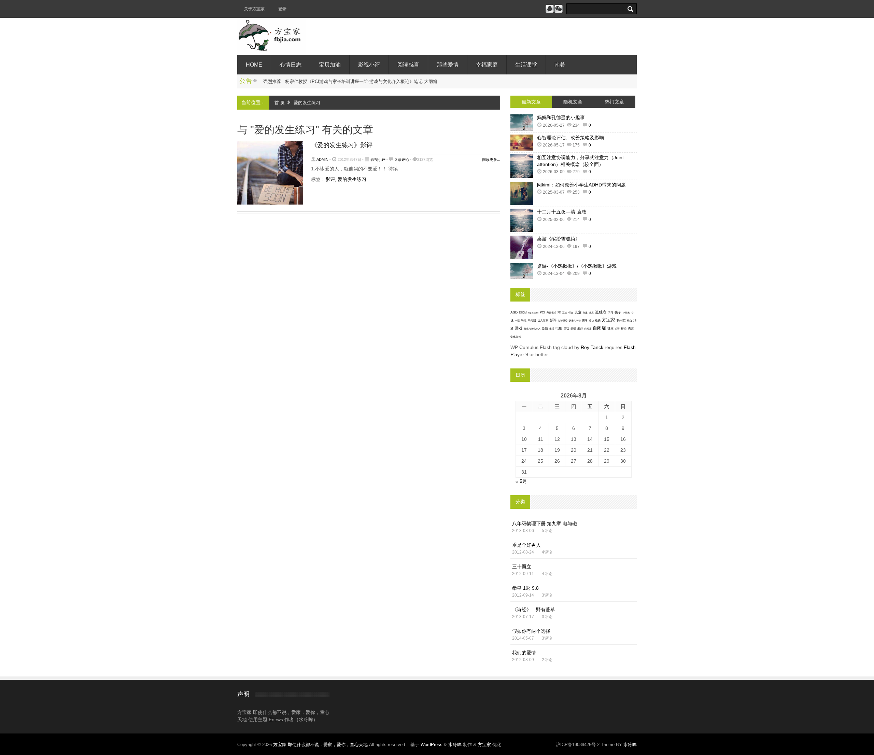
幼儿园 (532, 320)
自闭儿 (587, 328)
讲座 (610, 328)
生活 (551, 328)
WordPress (431, 744)
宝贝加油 (330, 65)
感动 (591, 320)
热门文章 (614, 101)
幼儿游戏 (542, 320)
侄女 (570, 312)
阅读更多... (491, 159)
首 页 (279, 102)
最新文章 (531, 101)
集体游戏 (515, 336)
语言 (631, 328)
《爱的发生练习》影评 (341, 145)
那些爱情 (448, 65)
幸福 (517, 320)
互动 (564, 312)
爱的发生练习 (352, 179)
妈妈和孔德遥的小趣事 (561, 117)
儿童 (578, 312)
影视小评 (369, 65)
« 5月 (521, 481)
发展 (591, 312)
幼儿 (523, 320)
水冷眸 (455, 744)
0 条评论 (402, 159)
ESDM (523, 312)
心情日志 (290, 65)
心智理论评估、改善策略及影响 (570, 137)
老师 (580, 328)
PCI (542, 312)
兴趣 (585, 312)
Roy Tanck (592, 347)
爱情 (545, 328)
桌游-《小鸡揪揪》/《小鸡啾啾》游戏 (577, 266)
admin (322, 159)
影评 (330, 179)
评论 (623, 328)
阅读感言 (408, 65)
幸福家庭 (487, 65)
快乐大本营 (575, 320)
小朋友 (626, 312)
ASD (514, 312)
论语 (617, 328)
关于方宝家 (254, 8)
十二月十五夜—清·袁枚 (562, 211)
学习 (610, 312)
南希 (559, 65)
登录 (282, 8)
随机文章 (572, 101)
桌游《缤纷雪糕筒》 (558, 238)
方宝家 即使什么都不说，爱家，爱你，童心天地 (321, 744)
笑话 (566, 328)
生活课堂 (526, 65)
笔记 (573, 328)
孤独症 (600, 312)
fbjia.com (533, 312)
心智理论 (562, 320)
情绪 (585, 320)
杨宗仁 (621, 320)
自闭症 (599, 328)
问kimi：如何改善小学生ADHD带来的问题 (581, 184)
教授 (598, 320)
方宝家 (608, 319)
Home (254, 65)
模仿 (629, 320)
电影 (558, 328)
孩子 (618, 312)
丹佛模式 (551, 312)
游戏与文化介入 (532, 328)
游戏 (518, 328)
